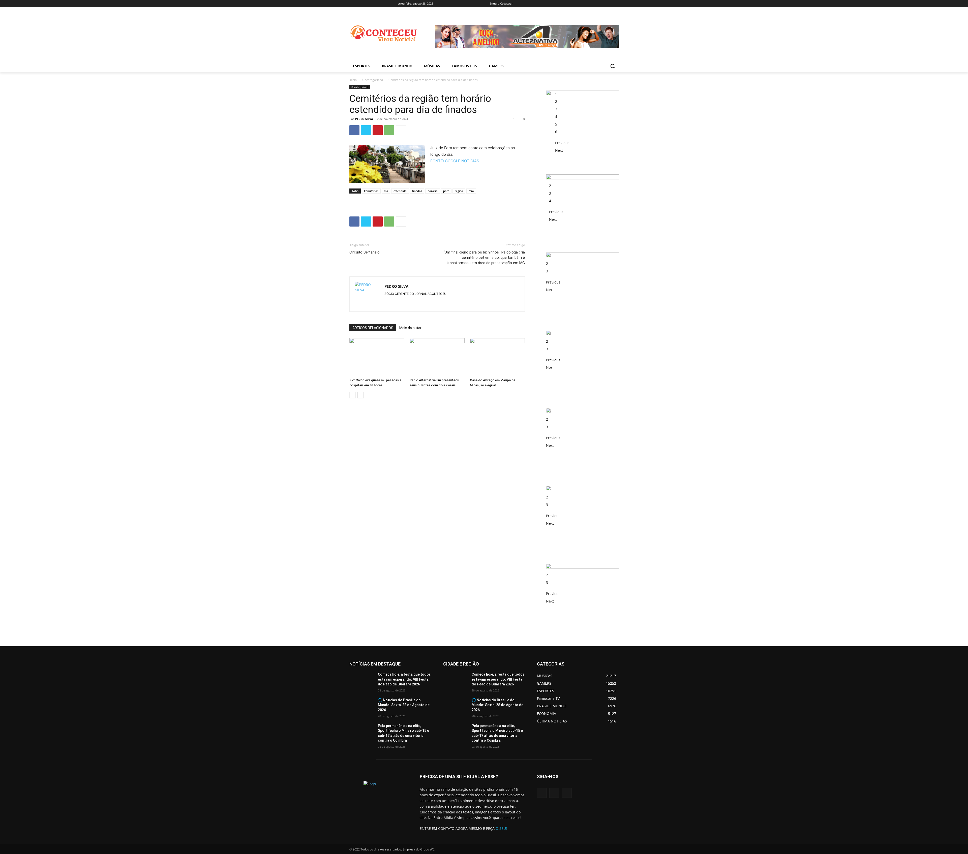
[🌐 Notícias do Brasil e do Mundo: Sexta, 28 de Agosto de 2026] (361, 706)
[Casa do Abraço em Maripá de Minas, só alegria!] (497, 357)
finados (417, 191)
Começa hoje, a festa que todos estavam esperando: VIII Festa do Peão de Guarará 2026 (404, 679)
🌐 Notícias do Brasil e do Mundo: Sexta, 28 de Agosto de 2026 (404, 705)
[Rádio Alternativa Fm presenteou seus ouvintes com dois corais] (437, 357)
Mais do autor (410, 328)
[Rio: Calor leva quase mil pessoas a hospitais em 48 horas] (376, 357)
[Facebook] (567, 4)
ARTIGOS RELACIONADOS (372, 328)
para (446, 191)
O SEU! (501, 828)
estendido (400, 191)
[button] (613, 66)
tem (471, 191)
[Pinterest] (378, 130)
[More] (401, 130)
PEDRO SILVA (364, 119)
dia (386, 191)
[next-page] (360, 395)
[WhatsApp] (389, 130)
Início (353, 80)
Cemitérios (371, 191)
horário (433, 191)
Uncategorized (372, 80)
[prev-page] (352, 395)
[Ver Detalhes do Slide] (532, 51)
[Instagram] (554, 793)
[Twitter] (366, 130)
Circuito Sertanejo (364, 252)
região (459, 191)
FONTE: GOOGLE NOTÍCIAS (454, 161)
